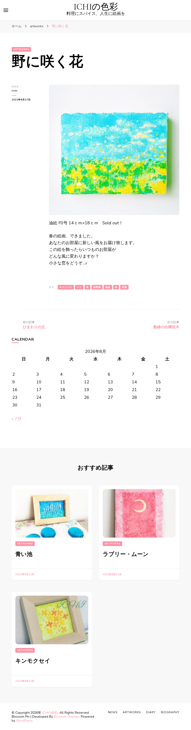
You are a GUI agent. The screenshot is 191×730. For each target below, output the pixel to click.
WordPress (24, 720)
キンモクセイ (32, 661)
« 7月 (16, 419)
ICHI (14, 90)
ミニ (79, 287)
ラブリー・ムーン (126, 554)
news (112, 712)
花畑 (124, 287)
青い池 (23, 554)
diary (151, 712)
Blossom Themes (66, 716)
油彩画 (97, 287)
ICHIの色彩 (96, 7)
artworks (21, 49)
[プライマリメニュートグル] (5, 10)
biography (170, 712)
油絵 (107, 287)
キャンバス (65, 287)
